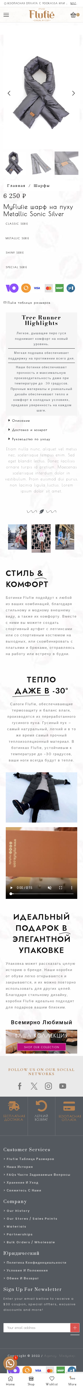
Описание (21, 420)
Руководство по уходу (31, 439)
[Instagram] (48, 1086)
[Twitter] (34, 1086)
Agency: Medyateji (60, 1356)
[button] (9, 93)
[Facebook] (20, 1086)
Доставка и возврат (29, 430)
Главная (16, 185)
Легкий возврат (41, 1118)
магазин (75, 3)
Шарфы (42, 185)
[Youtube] (63, 1086)
